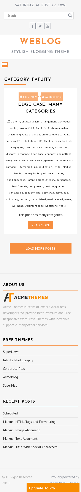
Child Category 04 (54, 141)
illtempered (25, 166)
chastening (14, 134)
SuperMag (10, 385)
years (62, 205)
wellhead (17, 205)
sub (66, 192)
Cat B (39, 128)
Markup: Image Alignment (21, 430)
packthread (47, 173)
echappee (24, 154)
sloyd (59, 192)
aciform (15, 121)
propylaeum (36, 186)
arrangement (49, 121)
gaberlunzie (51, 160)
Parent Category (45, 179)
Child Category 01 (52, 134)
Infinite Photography (18, 360)
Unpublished (38, 199)
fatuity (9, 160)
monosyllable (31, 173)
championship (59, 128)
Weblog (40, 42)
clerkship (30, 147)
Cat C (46, 128)
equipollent (64, 154)
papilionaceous (16, 179)
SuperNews (11, 351)
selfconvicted (33, 192)
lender (57, 166)
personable (63, 179)
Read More (40, 225)
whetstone (51, 205)
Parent (31, 179)
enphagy (50, 154)
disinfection (61, 147)
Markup (67, 166)
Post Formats (19, 186)
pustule (49, 186)
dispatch (11, 154)
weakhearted (55, 199)
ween (67, 199)
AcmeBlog (10, 377)
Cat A (31, 128)
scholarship (16, 192)
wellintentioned (34, 205)
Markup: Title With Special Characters (30, 447)
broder (13, 128)
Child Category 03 (31, 141)
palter (59, 173)
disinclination (45, 147)
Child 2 (36, 134)
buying (23, 128)
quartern (60, 186)
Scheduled (10, 413)
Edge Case (37, 154)
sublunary (12, 199)
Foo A (17, 160)
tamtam (24, 199)
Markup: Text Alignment (20, 438)
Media (17, 173)
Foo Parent (36, 160)
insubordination (42, 166)
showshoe (48, 192)
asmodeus (64, 121)
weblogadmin (53, 96)
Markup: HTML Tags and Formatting (29, 421)
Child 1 (26, 134)
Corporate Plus (14, 368)
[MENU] (5, 65)
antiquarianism (31, 121)
